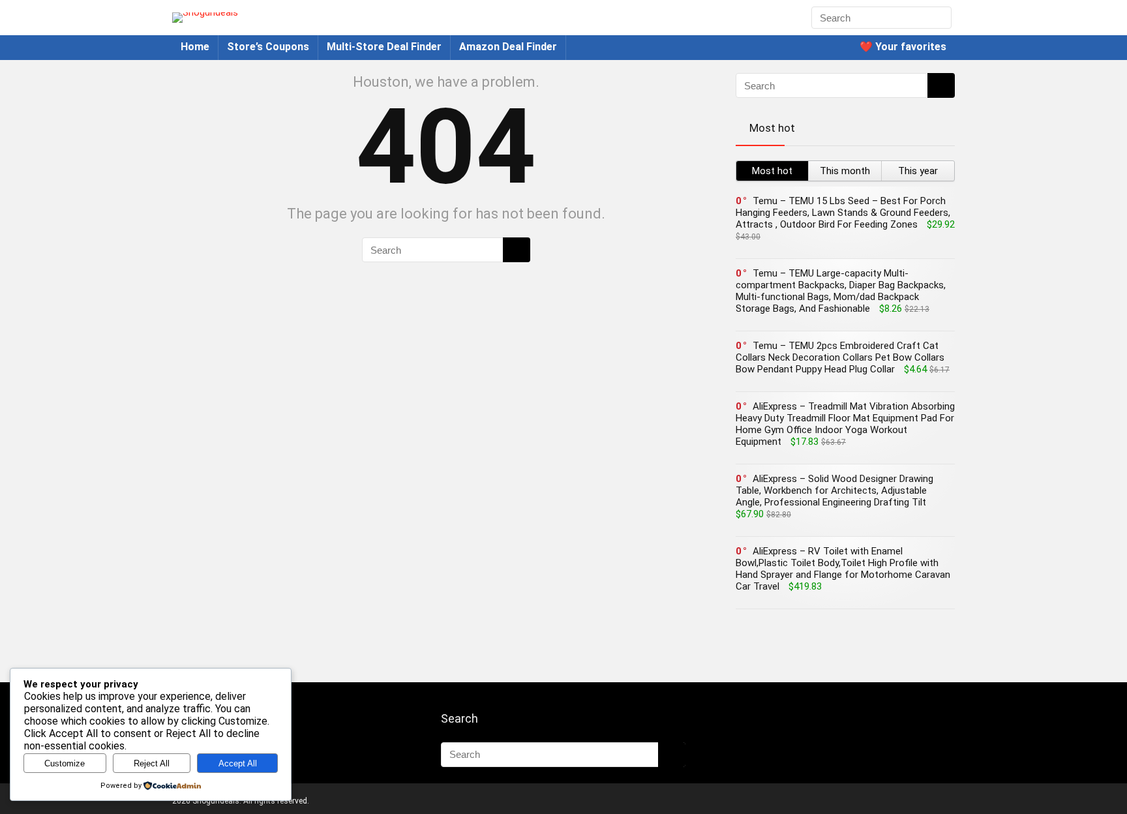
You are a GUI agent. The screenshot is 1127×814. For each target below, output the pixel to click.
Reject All (152, 763)
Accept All (237, 763)
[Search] (940, 18)
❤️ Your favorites (903, 46)
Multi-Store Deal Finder (384, 46)
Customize (64, 763)
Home (195, 46)
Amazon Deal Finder (508, 46)
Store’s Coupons (268, 46)
